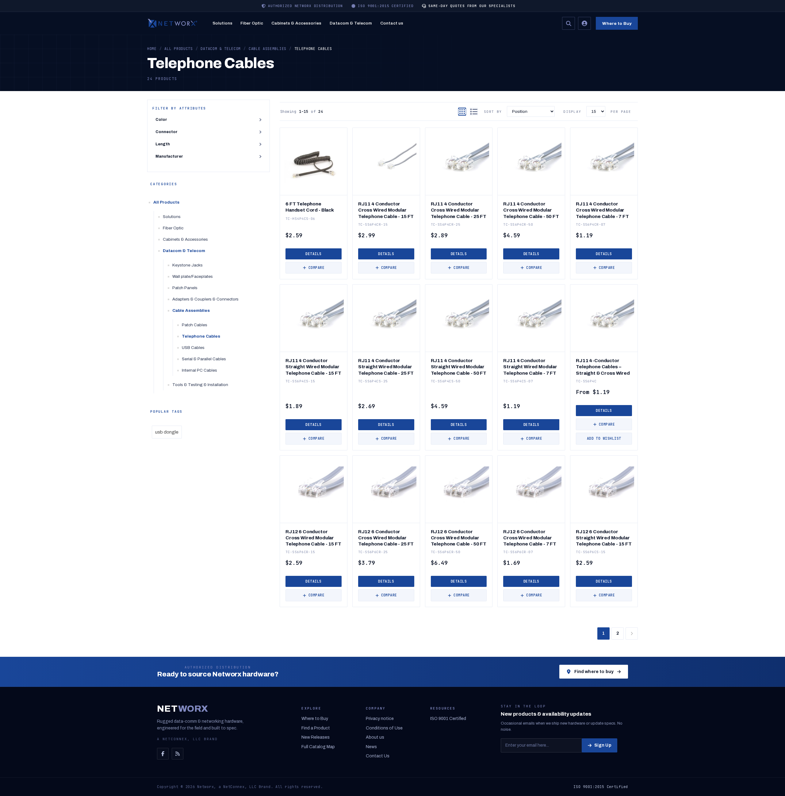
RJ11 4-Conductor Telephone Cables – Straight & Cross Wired (603, 366)
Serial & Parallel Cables (204, 359)
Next (632, 633)
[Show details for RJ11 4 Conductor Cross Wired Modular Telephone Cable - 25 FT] (458, 161)
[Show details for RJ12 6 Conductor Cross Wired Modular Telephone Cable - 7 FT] (531, 489)
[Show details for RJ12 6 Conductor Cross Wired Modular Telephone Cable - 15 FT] (313, 489)
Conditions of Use (384, 728)
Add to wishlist (604, 438)
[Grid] (462, 112)
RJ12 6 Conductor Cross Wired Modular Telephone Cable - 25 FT (386, 537)
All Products (166, 202)
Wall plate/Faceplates (192, 276)
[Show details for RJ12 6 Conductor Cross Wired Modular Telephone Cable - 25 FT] (386, 489)
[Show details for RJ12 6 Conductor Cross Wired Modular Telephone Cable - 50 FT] (458, 489)
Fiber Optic (251, 23)
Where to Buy (616, 23)
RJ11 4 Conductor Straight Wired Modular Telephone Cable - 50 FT (458, 366)
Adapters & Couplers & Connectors (205, 299)
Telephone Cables (201, 336)
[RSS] (177, 754)
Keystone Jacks (187, 265)
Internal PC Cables (199, 370)
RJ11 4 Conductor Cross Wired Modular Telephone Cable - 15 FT (386, 210)
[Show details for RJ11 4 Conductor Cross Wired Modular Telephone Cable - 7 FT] (604, 161)
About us (375, 737)
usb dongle (166, 432)
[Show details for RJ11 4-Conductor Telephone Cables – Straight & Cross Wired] (604, 318)
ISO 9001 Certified (448, 718)
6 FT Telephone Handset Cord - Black (309, 206)
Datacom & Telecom (351, 23)
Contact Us (377, 756)
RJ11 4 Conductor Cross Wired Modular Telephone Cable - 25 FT (458, 210)
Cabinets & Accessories (296, 23)
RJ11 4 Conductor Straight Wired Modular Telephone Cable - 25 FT (386, 366)
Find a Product (315, 728)
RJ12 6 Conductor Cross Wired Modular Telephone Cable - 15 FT (313, 537)
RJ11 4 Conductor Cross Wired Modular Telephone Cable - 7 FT (602, 210)
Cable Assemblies (191, 310)
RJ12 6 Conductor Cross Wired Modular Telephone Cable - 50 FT (458, 537)
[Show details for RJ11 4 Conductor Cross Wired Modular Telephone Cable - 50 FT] (531, 161)
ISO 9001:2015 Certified (600, 786)
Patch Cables (194, 325)
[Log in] (584, 23)
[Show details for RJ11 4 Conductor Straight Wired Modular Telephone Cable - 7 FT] (531, 318)
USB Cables (193, 347)
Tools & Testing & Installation (200, 384)
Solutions (222, 23)
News (371, 746)
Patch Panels (184, 287)
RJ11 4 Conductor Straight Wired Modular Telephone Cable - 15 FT (313, 366)
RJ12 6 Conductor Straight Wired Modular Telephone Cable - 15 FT (603, 537)
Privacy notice (380, 718)
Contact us (391, 23)
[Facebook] (163, 754)
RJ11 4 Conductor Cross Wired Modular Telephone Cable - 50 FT (531, 210)
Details (313, 253)
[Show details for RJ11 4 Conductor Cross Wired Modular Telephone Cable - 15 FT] (386, 161)
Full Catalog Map (318, 746)
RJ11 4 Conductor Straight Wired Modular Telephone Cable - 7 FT (530, 366)
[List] (474, 112)
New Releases (315, 737)
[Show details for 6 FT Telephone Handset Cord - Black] (313, 161)
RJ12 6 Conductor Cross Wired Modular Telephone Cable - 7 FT (529, 537)
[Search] (568, 23)
